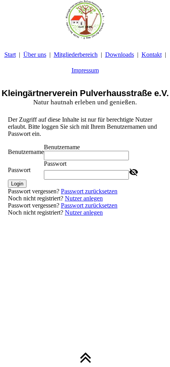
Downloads (119, 54)
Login (17, 184)
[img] (85, 19)
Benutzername (26, 151)
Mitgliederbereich (76, 54)
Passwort (19, 170)
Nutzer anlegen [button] (84, 198)
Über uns (34, 54)
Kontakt (152, 54)
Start (10, 54)
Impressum (85, 70)
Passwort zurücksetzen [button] (89, 191)
